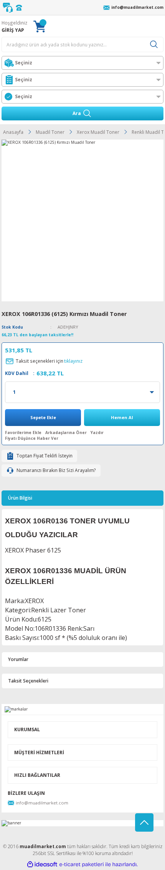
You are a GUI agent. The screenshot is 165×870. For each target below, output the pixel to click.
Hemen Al (122, 417)
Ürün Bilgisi (20, 498)
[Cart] (39, 26)
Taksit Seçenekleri (28, 681)
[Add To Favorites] (23, 433)
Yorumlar (18, 659)
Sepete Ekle (43, 417)
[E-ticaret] (81, 864)
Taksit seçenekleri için (49, 361)
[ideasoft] (42, 864)
